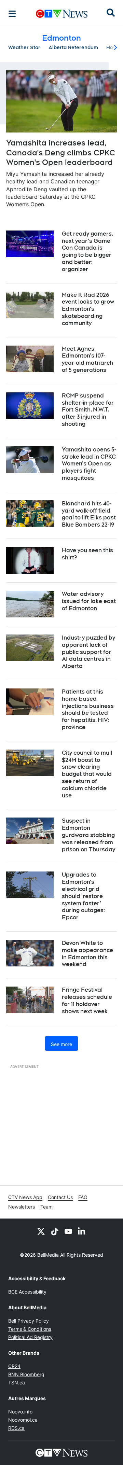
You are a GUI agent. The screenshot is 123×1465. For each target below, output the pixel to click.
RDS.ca (16, 1428)
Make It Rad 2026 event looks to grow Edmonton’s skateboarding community (88, 309)
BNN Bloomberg (26, 1374)
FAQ (82, 1197)
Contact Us (60, 1197)
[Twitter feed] (41, 1231)
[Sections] (12, 13)
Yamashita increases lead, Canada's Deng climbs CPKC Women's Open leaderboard (60, 152)
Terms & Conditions (29, 1329)
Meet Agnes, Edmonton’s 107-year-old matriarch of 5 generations (87, 359)
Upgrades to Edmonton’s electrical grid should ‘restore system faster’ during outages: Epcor (83, 896)
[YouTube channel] (68, 1231)
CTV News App (25, 1197)
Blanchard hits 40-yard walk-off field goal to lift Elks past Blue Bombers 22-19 (89, 514)
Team (46, 1207)
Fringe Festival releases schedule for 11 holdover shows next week (87, 1000)
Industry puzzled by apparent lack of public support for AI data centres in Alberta (88, 651)
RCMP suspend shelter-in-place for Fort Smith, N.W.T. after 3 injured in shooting (88, 409)
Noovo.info (20, 1411)
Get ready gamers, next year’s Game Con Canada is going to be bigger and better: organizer (87, 252)
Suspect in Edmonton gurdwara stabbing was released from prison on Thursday (88, 835)
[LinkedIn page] (82, 1231)
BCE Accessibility (27, 1292)
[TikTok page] (55, 1231)
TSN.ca (16, 1382)
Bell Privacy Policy (28, 1321)
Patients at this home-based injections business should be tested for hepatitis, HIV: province (88, 709)
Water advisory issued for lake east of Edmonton (89, 601)
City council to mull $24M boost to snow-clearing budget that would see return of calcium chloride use (87, 774)
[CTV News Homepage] (61, 14)
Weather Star (24, 47)
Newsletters (21, 1207)
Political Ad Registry (30, 1337)
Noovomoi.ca (23, 1420)
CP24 (14, 1366)
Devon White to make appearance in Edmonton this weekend (87, 953)
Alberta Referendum (73, 47)
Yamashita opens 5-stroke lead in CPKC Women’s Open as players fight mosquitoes (89, 463)
